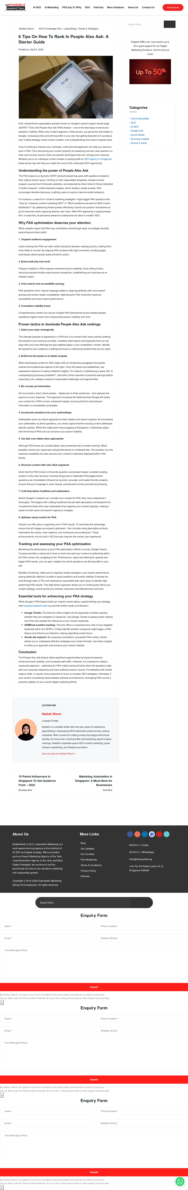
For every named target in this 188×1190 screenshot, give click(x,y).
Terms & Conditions (91, 865)
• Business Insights (139, 139)
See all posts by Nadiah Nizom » (59, 753)
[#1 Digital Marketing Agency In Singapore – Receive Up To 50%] (180, 1181)
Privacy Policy (88, 870)
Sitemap (85, 876)
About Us (133, 7)
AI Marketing (52, 7)
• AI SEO (134, 126)
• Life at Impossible (139, 118)
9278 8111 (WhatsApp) (141, 852)
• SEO (132, 122)
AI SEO (37, 7)
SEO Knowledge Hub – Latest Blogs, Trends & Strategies (68, 28)
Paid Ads (99, 7)
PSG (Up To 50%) (71, 7)
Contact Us (148, 7)
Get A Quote (173, 7)
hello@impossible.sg (140, 859)
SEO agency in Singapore (98, 159)
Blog (83, 843)
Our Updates (87, 848)
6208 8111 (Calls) (139, 845)
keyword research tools (35, 605)
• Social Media (137, 134)
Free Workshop (89, 859)
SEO (87, 7)
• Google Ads (136, 130)
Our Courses (87, 854)
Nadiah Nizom (26, 28)
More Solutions (115, 7)
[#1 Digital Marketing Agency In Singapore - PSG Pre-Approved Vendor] (130, 834)
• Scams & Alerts (138, 143)
